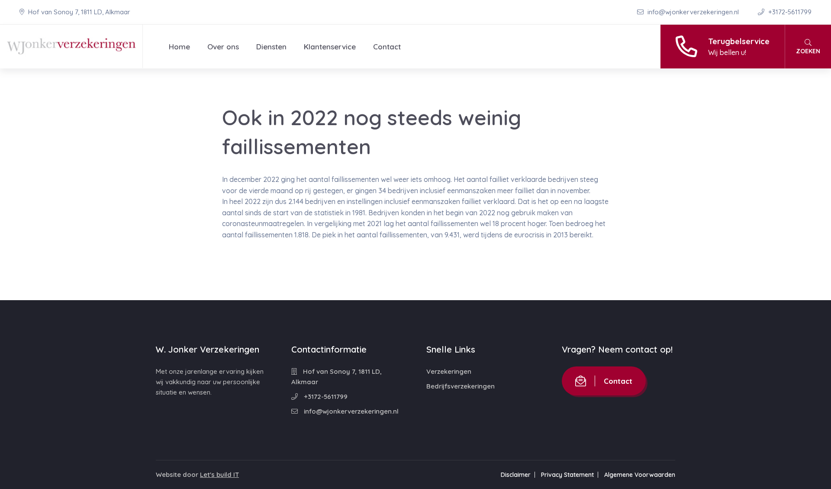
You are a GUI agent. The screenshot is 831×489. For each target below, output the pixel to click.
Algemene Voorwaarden (639, 475)
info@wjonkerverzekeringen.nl (693, 12)
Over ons (223, 46)
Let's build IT (219, 474)
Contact (387, 46)
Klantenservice (330, 46)
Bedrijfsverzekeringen (460, 386)
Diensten (271, 46)
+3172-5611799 (789, 12)
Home (179, 46)
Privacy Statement (567, 475)
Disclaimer (516, 475)
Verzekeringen (448, 371)
